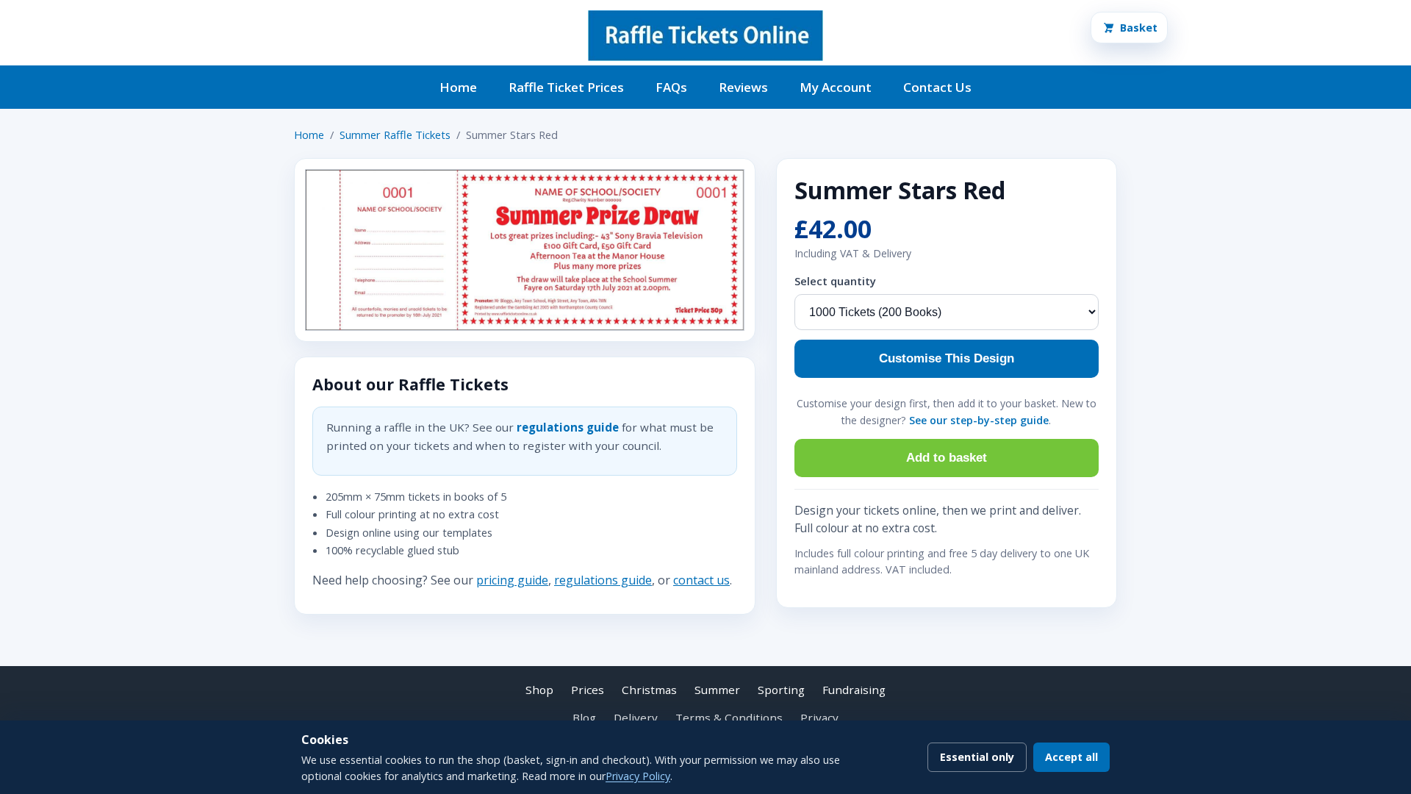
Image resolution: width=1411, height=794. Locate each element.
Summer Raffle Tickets (395, 134)
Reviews (743, 87)
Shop (539, 689)
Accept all (1071, 757)
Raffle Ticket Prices (566, 87)
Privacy (819, 717)
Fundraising (854, 689)
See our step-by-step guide (979, 420)
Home (458, 87)
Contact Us (937, 87)
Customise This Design (946, 358)
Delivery (636, 717)
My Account (836, 87)
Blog (584, 717)
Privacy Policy (638, 776)
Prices (587, 689)
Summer (717, 689)
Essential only (977, 757)
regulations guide (568, 427)
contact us (701, 580)
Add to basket (946, 458)
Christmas (649, 689)
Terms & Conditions (729, 717)
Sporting (781, 689)
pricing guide (512, 580)
